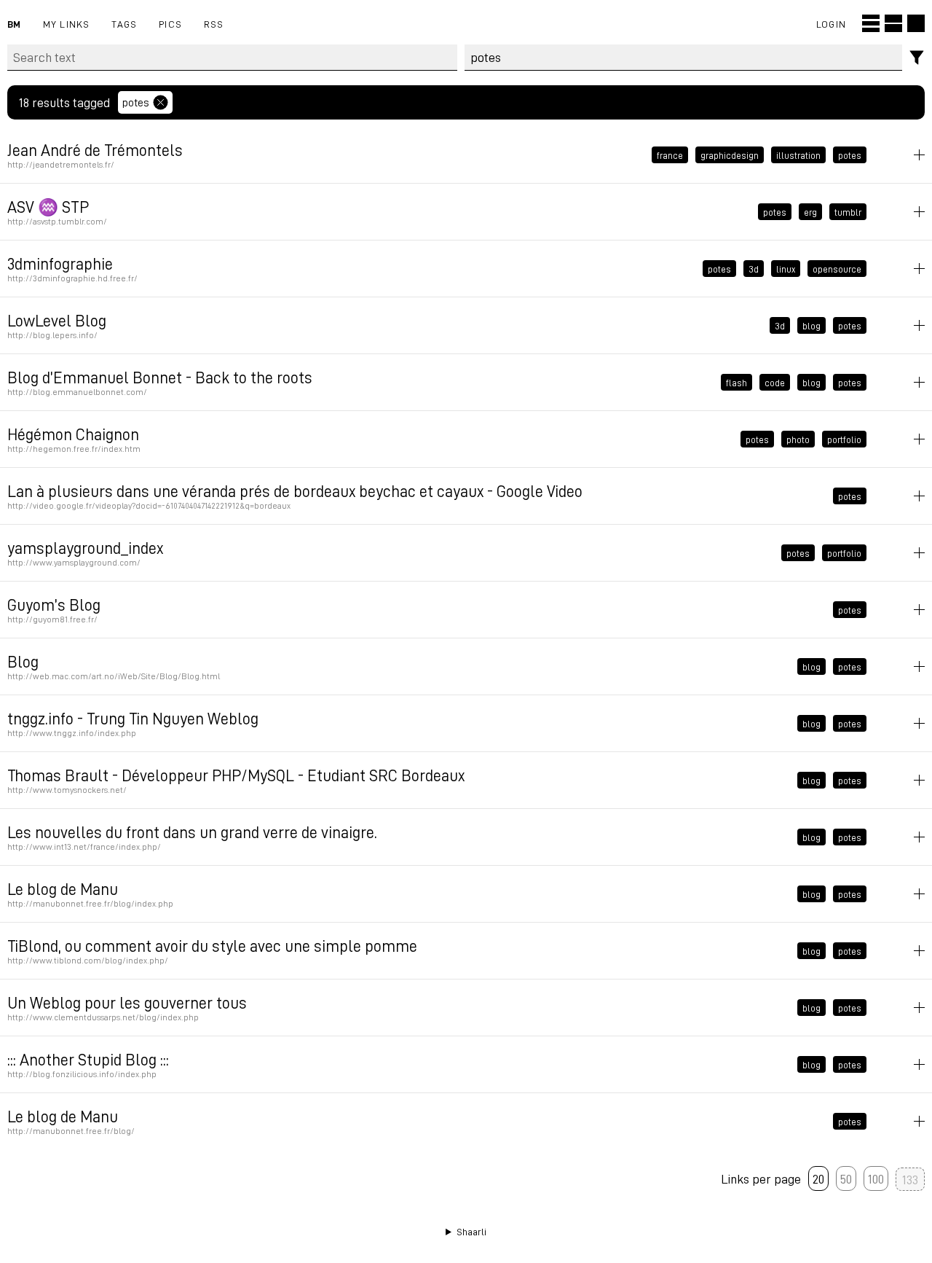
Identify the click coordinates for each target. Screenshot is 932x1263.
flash (736, 382)
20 (818, 1178)
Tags (124, 23)
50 (846, 1178)
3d (754, 269)
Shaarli (471, 1231)
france (670, 155)
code (775, 382)
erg (810, 212)
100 (876, 1178)
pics (170, 23)
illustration (798, 155)
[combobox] (684, 57)
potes (135, 102)
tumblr (847, 212)
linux (785, 269)
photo (798, 439)
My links (66, 23)
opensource (837, 269)
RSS (214, 23)
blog (811, 326)
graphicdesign (729, 155)
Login (831, 23)
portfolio (844, 439)
